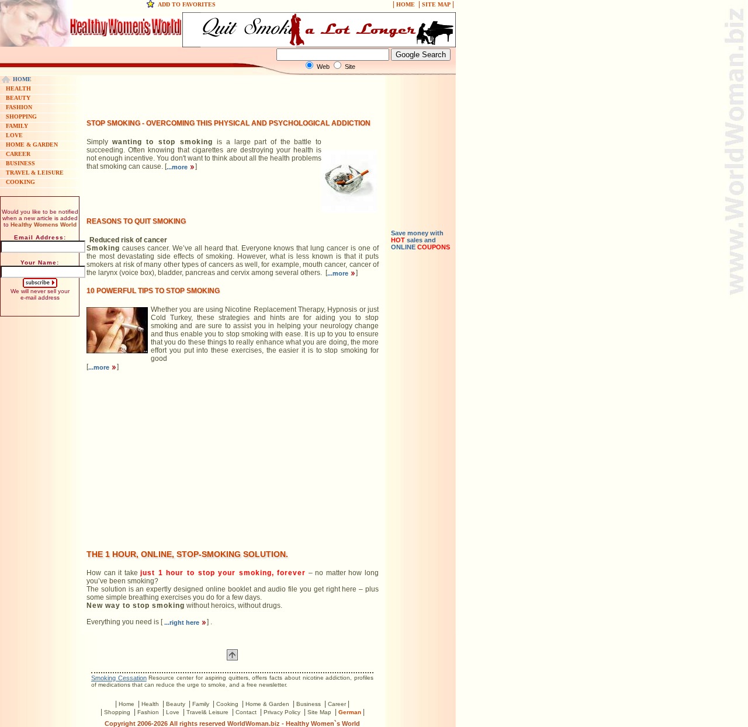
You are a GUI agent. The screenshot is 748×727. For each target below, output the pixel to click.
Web (323, 66)
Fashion (148, 712)
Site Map (319, 712)
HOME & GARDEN (32, 144)
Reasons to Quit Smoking (136, 221)
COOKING (20, 182)
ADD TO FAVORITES (187, 4)
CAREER (18, 154)
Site (350, 66)
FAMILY (17, 126)
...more (178, 167)
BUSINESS (20, 163)
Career (337, 704)
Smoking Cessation (119, 677)
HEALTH (18, 88)
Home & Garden (267, 704)
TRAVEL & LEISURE (35, 172)
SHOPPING (21, 116)
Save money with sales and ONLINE (420, 240)
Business (308, 704)
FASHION (19, 107)
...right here (181, 622)
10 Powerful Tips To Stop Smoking (153, 291)
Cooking (227, 704)
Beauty (175, 704)
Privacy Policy (282, 712)
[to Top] (232, 658)
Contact (246, 712)
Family (200, 704)
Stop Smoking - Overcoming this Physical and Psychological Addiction (228, 123)
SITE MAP (436, 4)
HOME (405, 4)
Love (172, 712)
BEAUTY (18, 98)
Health (150, 704)
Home (126, 704)
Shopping (117, 712)
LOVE (14, 135)
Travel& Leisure (207, 712)
